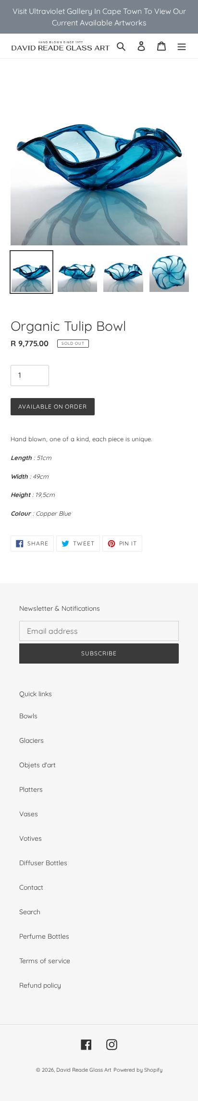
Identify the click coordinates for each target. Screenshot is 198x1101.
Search (29, 911)
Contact (31, 887)
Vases (28, 814)
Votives (30, 838)
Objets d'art (37, 765)
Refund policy (40, 985)
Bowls (28, 716)
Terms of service (44, 960)
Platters (31, 789)
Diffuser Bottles (43, 863)
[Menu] (182, 46)
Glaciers (31, 740)
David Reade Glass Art (83, 1069)
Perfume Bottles (44, 936)
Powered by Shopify (137, 1069)
